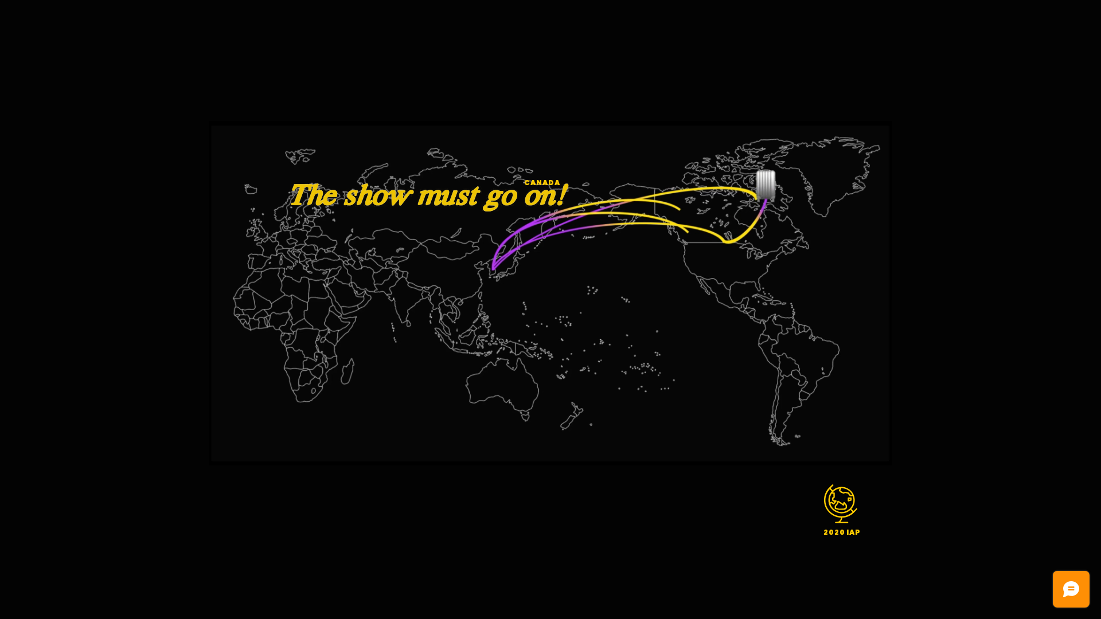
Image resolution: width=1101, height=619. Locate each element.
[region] (842, 509)
